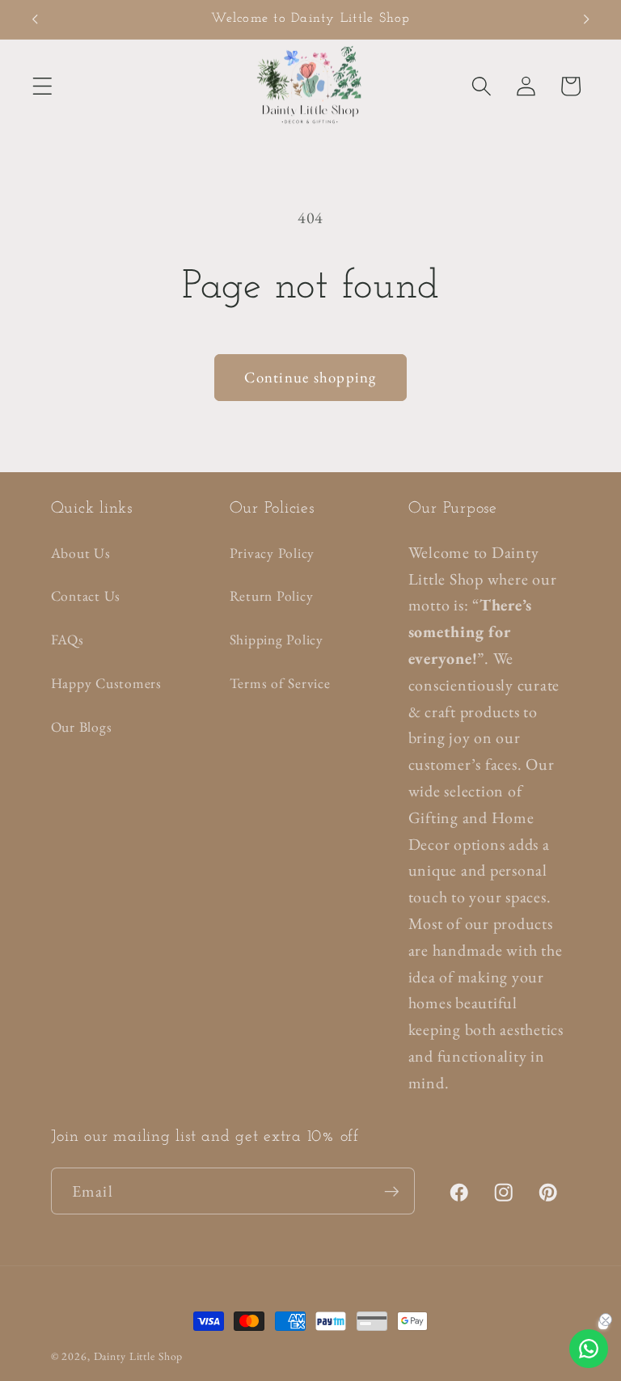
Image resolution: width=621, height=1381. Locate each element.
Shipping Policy (276, 639)
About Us (81, 552)
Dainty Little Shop (139, 1356)
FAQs (67, 639)
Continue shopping (310, 377)
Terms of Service (280, 683)
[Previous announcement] (35, 19)
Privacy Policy (272, 552)
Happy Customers (106, 683)
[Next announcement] (586, 19)
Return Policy (272, 595)
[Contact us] (588, 1348)
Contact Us (86, 595)
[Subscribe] (392, 1191)
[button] (42, 86)
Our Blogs (81, 726)
